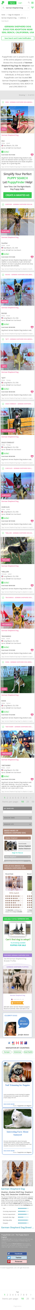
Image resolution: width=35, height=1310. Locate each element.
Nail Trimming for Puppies (17, 1085)
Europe (7, 1052)
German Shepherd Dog (8, 18)
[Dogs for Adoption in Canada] (17, 1043)
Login (20, 3)
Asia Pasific (28, 1052)
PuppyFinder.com (7, 1235)
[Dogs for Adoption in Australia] (25, 1043)
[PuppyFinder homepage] (2, 2)
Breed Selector (17, 1244)
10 (22, 801)
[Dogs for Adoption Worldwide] (9, 1043)
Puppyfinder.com (6, 1239)
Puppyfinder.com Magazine (24, 1105)
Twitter (18, 1257)
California (23, 18)
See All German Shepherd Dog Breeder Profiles (15, 960)
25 (27, 801)
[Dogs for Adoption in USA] (13, 1043)
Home (3, 15)
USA (2, 145)
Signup (12, 3)
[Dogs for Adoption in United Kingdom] (21, 1043)
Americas (17, 1052)
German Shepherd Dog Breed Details (17, 1227)
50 (33, 801)
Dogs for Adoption (14, 15)
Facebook (18, 1253)
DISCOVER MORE (9, 1104)
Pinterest (18, 1261)
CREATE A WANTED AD (17, 195)
